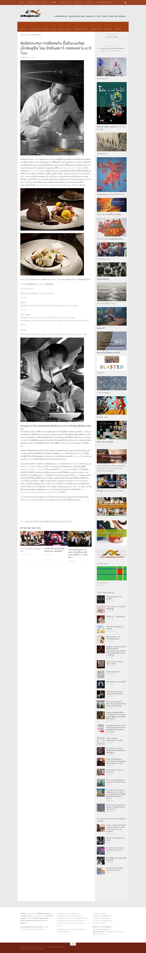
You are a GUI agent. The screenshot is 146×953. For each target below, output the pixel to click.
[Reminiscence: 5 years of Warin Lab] (101, 773)
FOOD (53, 29)
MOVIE (60, 29)
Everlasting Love (103, 259)
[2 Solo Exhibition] (112, 383)
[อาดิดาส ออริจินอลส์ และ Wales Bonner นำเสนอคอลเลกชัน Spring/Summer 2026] (101, 762)
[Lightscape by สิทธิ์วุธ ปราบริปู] (112, 205)
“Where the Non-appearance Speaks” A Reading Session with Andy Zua (116, 807)
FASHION (45, 29)
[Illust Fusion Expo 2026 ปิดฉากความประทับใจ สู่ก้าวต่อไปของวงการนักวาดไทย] (101, 704)
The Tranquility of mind (106, 303)
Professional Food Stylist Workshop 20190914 (114, 869)
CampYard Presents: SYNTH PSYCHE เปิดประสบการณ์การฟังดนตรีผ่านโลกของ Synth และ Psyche (116, 728)
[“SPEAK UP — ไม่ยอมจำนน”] (101, 619)
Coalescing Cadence (113, 672)
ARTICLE (90, 2)
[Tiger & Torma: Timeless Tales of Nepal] (101, 664)
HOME (21, 2)
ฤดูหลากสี (101, 328)
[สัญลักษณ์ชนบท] (112, 269)
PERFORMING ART (81, 29)
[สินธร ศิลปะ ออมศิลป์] (112, 430)
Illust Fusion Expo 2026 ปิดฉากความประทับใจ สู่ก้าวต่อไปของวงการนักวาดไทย (116, 704)
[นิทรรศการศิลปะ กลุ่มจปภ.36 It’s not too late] (112, 103)
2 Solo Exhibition (103, 392)
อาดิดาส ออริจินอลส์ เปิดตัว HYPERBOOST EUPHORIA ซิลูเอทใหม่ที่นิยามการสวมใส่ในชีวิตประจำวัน (116, 715)
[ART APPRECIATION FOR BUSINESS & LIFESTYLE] (101, 851)
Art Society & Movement (30, 35)
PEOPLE (45, 2)
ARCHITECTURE (96, 29)
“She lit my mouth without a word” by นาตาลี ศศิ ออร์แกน (115, 781)
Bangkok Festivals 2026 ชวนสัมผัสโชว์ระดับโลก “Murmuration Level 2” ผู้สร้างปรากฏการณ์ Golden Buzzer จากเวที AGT (116, 651)
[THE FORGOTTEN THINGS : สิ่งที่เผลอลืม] (101, 609)
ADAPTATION (102, 153)
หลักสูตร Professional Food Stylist (110, 490)
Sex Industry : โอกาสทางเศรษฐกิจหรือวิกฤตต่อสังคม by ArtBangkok (116, 750)
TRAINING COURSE (104, 2)
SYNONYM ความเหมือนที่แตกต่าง (110, 239)
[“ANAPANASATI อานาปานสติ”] (101, 684)
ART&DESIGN (33, 2)
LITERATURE (34, 29)
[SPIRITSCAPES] (112, 67)
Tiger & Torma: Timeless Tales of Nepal (114, 663)
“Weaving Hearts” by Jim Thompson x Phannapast (114, 693)
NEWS (54, 2)
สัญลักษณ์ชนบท (103, 279)
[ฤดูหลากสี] (112, 316)
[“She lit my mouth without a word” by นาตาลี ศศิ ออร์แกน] (101, 783)
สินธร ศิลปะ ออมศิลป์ (105, 442)
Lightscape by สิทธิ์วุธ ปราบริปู (109, 214)
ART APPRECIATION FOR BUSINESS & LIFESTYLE (115, 849)
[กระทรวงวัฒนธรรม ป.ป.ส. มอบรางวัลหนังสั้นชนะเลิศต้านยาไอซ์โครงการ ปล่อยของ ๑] (80, 539)
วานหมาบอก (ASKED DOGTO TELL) (111, 194)
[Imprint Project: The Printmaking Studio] (101, 639)
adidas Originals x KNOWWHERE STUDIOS (114, 739)
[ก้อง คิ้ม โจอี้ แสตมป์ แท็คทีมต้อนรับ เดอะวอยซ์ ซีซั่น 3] (56, 538)
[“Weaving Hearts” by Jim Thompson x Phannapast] (101, 694)
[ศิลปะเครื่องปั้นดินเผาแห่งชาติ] (112, 341)
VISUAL (23, 29)
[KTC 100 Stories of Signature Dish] (32, 538)
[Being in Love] (112, 405)
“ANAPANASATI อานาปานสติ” (116, 682)
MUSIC (68, 29)
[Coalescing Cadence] (101, 674)
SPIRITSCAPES (102, 78)
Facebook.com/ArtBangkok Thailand (32, 929)
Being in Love (102, 417)
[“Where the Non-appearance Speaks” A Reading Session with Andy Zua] (101, 808)
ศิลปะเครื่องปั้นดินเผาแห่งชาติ (108, 352)
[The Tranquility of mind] (112, 291)
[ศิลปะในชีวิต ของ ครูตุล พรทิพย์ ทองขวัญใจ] (101, 861)
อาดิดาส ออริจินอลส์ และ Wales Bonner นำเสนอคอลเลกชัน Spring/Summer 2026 (116, 761)
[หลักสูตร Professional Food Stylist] (112, 481)
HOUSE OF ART (64, 2)
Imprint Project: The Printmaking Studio (113, 638)
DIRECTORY (78, 2)
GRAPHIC (118, 29)
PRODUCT (108, 29)
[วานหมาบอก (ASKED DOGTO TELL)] (112, 174)
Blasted (100, 372)
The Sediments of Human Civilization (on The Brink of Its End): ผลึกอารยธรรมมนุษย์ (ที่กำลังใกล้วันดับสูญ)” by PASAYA (116, 794)
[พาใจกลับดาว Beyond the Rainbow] (101, 629)
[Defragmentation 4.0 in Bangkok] (101, 599)
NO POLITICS (102, 583)
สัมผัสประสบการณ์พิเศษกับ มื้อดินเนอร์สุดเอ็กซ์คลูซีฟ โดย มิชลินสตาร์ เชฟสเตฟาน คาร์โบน (48, 521)
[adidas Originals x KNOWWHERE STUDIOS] (101, 741)
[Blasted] (112, 363)
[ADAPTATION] (112, 142)
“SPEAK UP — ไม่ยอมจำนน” (115, 617)
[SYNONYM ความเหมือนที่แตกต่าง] (112, 227)
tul (24, 57)
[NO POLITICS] (112, 573)
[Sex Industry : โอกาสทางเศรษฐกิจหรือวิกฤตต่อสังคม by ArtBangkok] (101, 751)
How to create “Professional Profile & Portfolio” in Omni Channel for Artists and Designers (111, 468)
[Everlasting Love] (112, 249)
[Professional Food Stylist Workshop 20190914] (101, 871)
